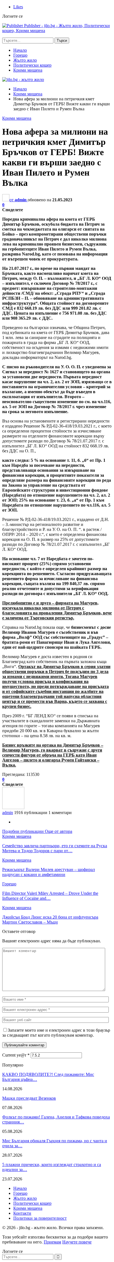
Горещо (20, 55)
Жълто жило (25, 60)
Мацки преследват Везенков (29, 1098)
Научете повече (77, 1242)
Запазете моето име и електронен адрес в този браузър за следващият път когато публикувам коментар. (56, 1032)
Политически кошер (32, 65)
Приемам (52, 1242)
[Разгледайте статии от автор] (13, 807)
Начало (20, 50)
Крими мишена (27, 70)
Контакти (22, 1213)
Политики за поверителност (40, 1218)
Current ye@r (16, 1055)
